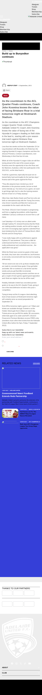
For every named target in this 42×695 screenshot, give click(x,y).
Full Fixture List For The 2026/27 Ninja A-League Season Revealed (28, 414)
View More (36, 363)
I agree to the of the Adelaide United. (21, 341)
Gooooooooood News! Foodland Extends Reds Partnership (17, 394)
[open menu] (1, 17)
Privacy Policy (18, 340)
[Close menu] (37, 684)
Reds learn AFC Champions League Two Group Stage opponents (29, 426)
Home (4, 51)
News (11, 51)
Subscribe (10, 351)
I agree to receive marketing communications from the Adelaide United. (21, 346)
